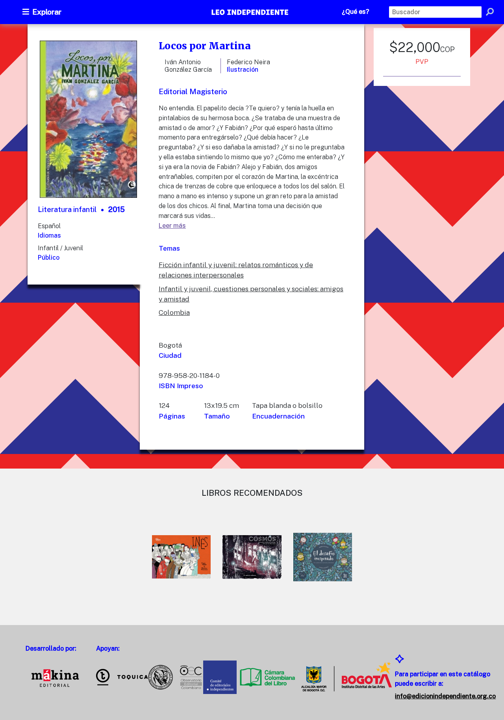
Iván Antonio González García (188, 65)
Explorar (46, 11)
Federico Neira (248, 62)
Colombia (174, 312)
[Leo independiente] (250, 13)
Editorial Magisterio (193, 91)
